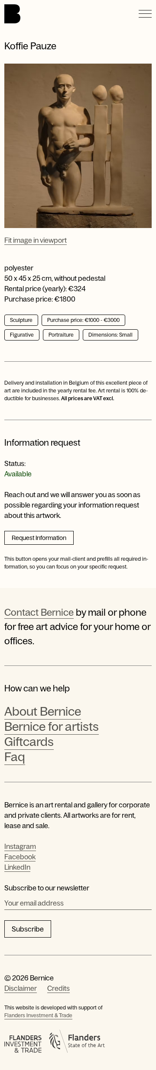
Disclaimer (20, 988)
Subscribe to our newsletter (46, 888)
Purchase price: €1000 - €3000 (83, 320)
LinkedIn (17, 867)
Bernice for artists (51, 726)
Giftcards (29, 742)
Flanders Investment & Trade (38, 1015)
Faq (14, 757)
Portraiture (61, 335)
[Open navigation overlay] (145, 14)
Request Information (39, 537)
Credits (58, 988)
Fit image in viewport (35, 240)
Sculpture (21, 320)
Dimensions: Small (110, 335)
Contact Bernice (39, 612)
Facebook (20, 857)
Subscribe (28, 929)
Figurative (22, 335)
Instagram (20, 846)
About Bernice (42, 711)
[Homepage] (12, 13)
